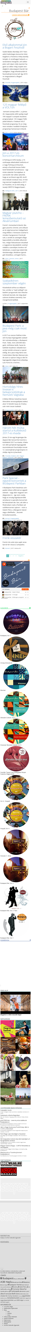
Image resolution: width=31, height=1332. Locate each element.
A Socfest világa (8, 1306)
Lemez (16, 258)
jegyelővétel (26, 1296)
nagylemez (28, 1298)
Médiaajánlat (7, 1322)
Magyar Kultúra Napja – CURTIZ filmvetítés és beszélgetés (15, 1146)
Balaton (26, 1282)
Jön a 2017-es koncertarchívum (13, 154)
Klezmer (3, 690)
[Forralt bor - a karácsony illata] (23, 1045)
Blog (5, 1310)
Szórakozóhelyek (7, 520)
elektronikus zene (24, 1294)
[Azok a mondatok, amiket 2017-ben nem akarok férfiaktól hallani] (8, 1062)
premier (10, 1300)
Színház (9, 1313)
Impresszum (7, 1320)
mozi (24, 1298)
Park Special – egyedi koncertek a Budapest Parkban (14, 480)
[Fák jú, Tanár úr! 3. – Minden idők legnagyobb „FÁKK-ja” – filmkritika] (23, 1028)
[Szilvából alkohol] (23, 1062)
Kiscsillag (7, 1289)
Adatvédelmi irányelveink (15, 1273)
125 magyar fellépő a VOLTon (14, 106)
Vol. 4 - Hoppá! (5, 801)
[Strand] (23, 1096)
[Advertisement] (15, 1188)
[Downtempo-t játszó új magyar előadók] (8, 1096)
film (7, 1296)
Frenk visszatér (12, 538)
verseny (3, 1302)
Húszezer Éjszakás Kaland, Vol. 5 (10, 745)
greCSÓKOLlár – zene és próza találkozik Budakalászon (13, 1121)
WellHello (23, 1291)
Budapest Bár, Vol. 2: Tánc (8, 911)
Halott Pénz (22, 1287)
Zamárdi (21, 1279)
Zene (6, 366)
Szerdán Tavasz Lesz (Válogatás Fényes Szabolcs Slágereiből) (13, 773)
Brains (14, 1287)
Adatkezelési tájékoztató (11, 1308)
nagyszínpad (4, 1300)
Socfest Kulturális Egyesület (11, 1325)
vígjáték (7, 1302)
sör (25, 1300)
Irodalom (13, 456)
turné (27, 1300)
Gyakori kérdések (8, 1318)
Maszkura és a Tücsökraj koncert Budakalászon (11, 1153)
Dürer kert (24, 1285)
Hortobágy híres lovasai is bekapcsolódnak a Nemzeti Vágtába (14, 390)
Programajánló (15, 82)
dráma (18, 1294)
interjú (20, 1296)
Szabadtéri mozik (6, 1110)
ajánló (27, 1291)
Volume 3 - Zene (5, 856)
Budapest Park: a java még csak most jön (15, 328)
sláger (22, 1300)
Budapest (7, 1278)
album (2, 1294)
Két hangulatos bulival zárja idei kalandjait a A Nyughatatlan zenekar (15, 1140)
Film (8, 1311)
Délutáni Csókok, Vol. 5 (7, 718)
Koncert (7, 518)
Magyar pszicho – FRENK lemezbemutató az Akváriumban (14, 217)
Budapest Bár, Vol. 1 (6, 938)
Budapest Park (14, 1285)
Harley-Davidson (13, 1296)
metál (21, 1298)
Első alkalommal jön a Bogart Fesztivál (15, 46)
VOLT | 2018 (9, 132)
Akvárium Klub (17, 1282)
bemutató (9, 1294)
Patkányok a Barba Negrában (10, 1115)
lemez (5, 1298)
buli (13, 1293)
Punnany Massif (18, 1289)
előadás (2, 1296)
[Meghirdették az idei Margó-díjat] (8, 1028)
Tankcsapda (14, 1291)
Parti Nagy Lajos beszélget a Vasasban (12, 1134)
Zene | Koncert (9, 258)
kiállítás (2, 1298)
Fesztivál (7, 82)
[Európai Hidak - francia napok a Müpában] (8, 1045)
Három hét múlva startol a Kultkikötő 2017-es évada (14, 430)
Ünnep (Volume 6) (6, 663)
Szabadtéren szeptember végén (14, 282)
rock (18, 1300)
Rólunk (6, 1323)
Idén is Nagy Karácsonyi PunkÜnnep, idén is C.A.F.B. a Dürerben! (14, 1128)
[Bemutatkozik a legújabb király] (8, 1079)
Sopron (16, 1279)
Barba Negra (4, 1285)
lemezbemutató (13, 1298)
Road (7, 1291)
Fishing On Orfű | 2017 (11, 191)
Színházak (10, 457)
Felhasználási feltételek (10, 1317)
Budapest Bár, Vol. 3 (6, 883)
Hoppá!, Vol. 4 (4, 828)
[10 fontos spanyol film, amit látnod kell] (23, 1079)
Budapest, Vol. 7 (5, 635)
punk (15, 1300)
